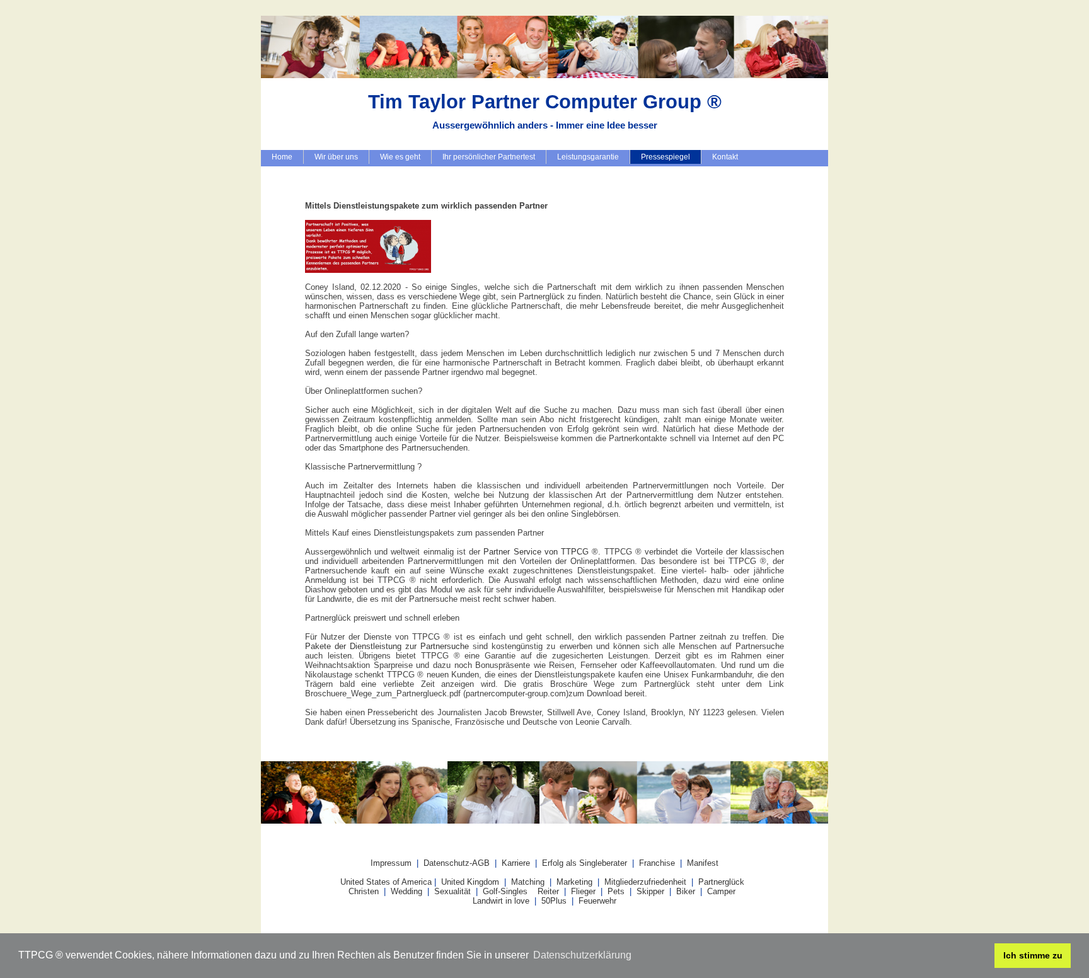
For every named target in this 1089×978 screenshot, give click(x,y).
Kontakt (725, 157)
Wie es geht (400, 157)
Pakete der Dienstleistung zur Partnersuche (387, 646)
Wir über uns (336, 157)
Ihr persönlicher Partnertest (488, 157)
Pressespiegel (665, 157)
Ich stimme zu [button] (1033, 955)
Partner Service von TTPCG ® (540, 551)
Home (282, 157)
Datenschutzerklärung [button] (582, 955)
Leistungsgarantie (588, 157)
